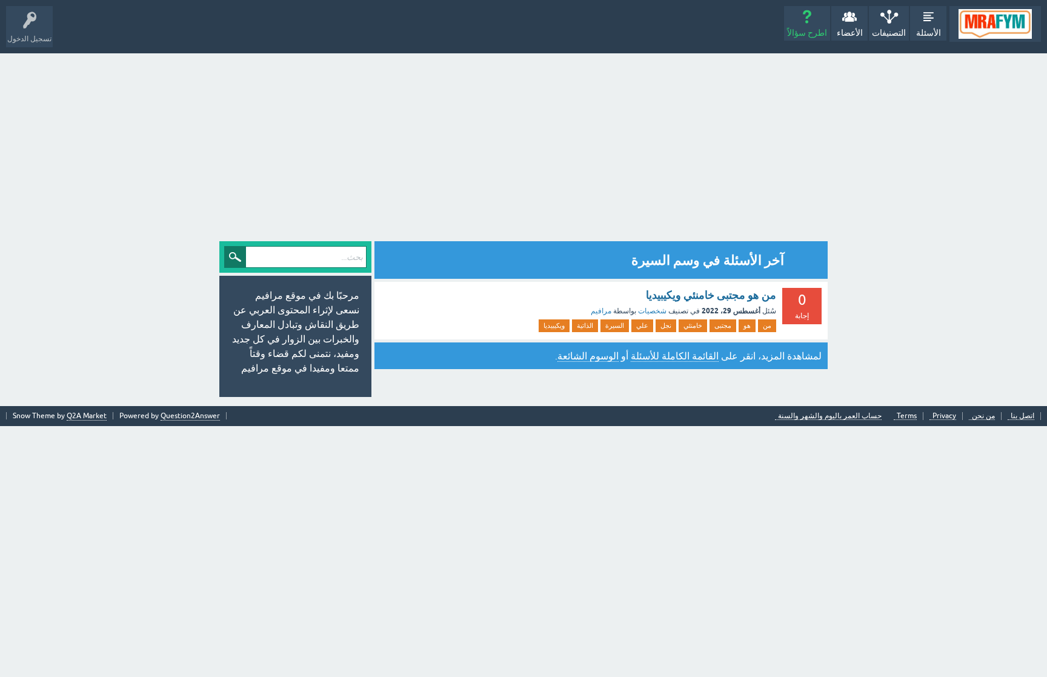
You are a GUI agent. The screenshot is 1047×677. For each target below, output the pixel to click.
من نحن (983, 416)
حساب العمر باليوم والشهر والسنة (830, 416)
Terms (907, 416)
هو (747, 325)
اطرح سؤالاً (807, 33)
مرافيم (601, 311)
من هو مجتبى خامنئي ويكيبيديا (711, 294)
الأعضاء (850, 33)
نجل (665, 325)
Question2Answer (190, 416)
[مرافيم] (995, 24)
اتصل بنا (1022, 416)
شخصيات (652, 311)
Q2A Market (87, 416)
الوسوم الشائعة (588, 355)
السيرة (614, 325)
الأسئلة (928, 33)
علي (642, 325)
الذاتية (585, 325)
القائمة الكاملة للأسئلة (675, 355)
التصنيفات (889, 33)
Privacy (944, 416)
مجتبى (722, 325)
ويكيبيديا (554, 325)
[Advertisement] (523, 144)
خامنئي (692, 325)
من (767, 325)
